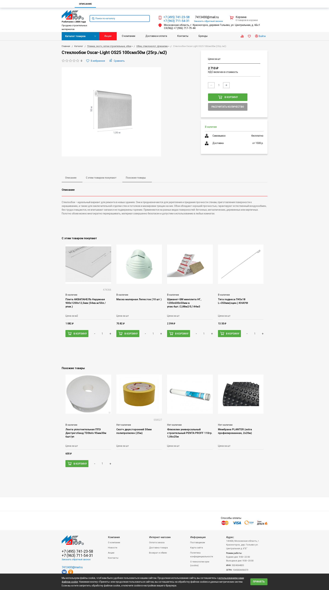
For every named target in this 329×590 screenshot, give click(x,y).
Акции (108, 36)
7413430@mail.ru (207, 17)
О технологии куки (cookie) (199, 563)
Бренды (203, 36)
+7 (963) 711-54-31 (176, 20)
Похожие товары (136, 177)
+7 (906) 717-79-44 (184, 28)
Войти (262, 36)
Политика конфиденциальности (201, 554)
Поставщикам (197, 542)
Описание (70, 177)
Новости (112, 547)
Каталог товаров (75, 36)
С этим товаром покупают (101, 177)
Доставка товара (158, 547)
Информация (198, 537)
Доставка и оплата (156, 36)
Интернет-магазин (160, 537)
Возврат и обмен (158, 552)
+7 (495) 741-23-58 (176, 17)
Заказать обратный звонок (76, 559)
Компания (114, 537)
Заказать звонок (208, 21)
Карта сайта (196, 547)
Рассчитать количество (227, 106)
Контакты (182, 36)
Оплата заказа (156, 542)
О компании (128, 36)
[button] (72, 61)
